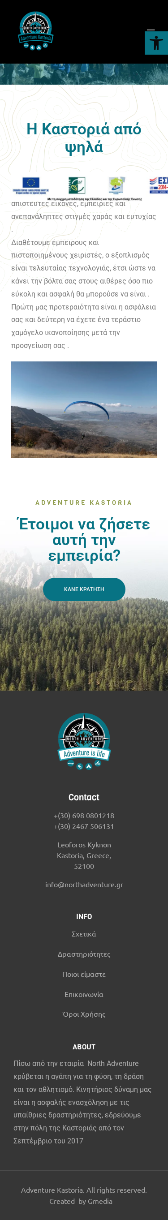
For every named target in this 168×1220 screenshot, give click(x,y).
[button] (156, 43)
